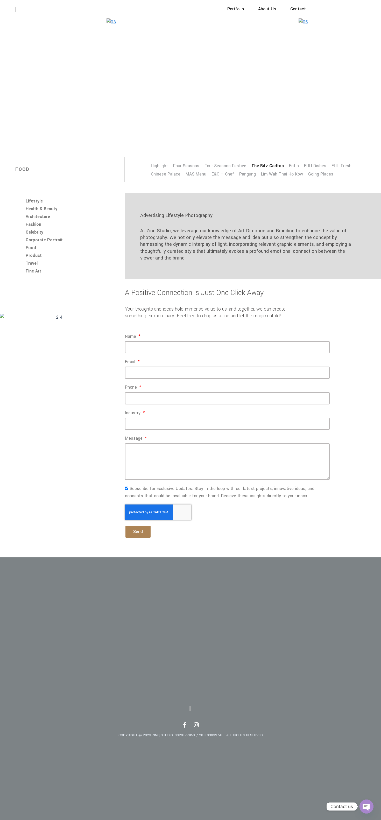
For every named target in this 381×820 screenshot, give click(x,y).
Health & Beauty (41, 209)
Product (34, 256)
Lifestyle (34, 201)
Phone (131, 387)
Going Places (320, 174)
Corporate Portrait (44, 240)
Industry (133, 413)
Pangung (247, 174)
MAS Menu (196, 174)
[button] (21, 85)
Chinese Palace (165, 174)
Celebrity (34, 232)
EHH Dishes (315, 166)
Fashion (33, 224)
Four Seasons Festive (225, 166)
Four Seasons (186, 166)
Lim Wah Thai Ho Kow (282, 174)
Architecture (38, 217)
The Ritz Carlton (267, 166)
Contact (298, 9)
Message (134, 438)
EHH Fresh (341, 166)
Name (131, 336)
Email (131, 362)
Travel (32, 263)
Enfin (294, 166)
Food (31, 248)
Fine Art (33, 271)
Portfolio (235, 9)
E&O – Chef (222, 174)
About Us (267, 9)
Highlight (159, 166)
